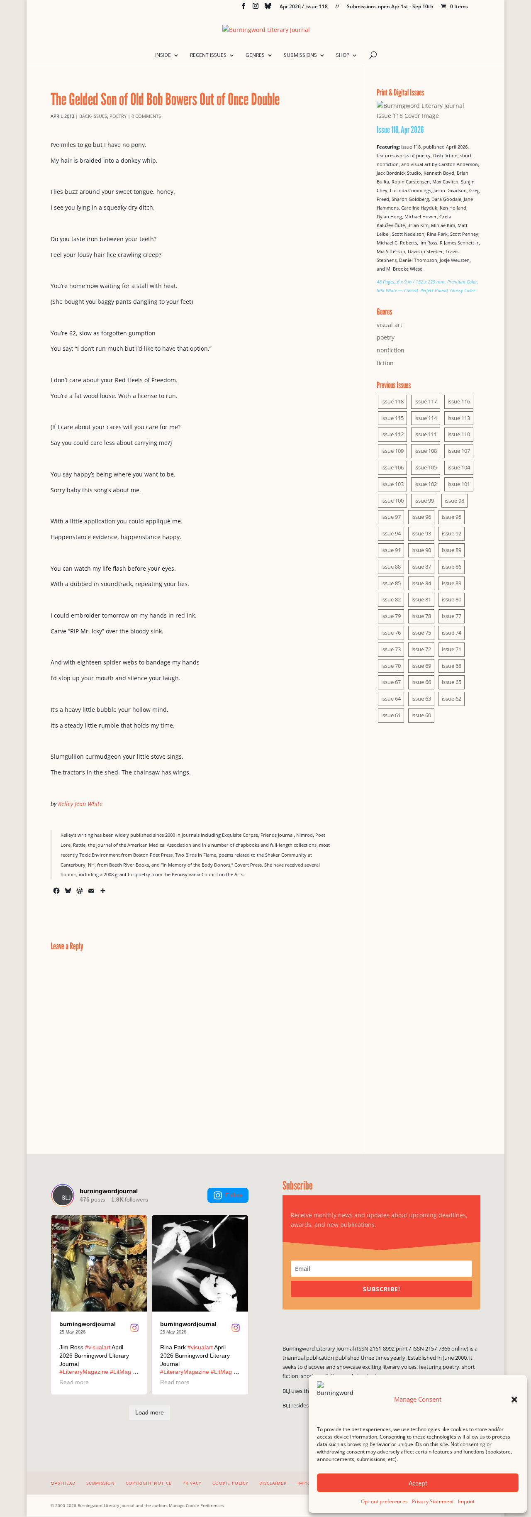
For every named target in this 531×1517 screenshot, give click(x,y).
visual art (389, 325)
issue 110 (459, 434)
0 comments (146, 116)
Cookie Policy (230, 1483)
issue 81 (421, 599)
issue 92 (451, 533)
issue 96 (421, 516)
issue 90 (421, 550)
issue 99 (424, 500)
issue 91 (391, 550)
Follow (233, 1195)
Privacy (192, 1483)
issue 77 (451, 616)
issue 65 (451, 682)
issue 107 (459, 450)
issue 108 (425, 450)
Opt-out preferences (384, 1501)
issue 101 (459, 484)
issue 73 (391, 649)
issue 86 (451, 566)
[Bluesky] (268, 8)
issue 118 (392, 401)
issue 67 (391, 682)
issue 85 (391, 583)
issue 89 (451, 550)
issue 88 (391, 566)
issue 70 (391, 665)
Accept (418, 1483)
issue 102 (425, 484)
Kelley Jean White (80, 804)
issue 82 (391, 599)
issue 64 (391, 698)
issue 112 (392, 434)
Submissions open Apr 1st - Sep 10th (390, 7)
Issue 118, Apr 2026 (400, 129)
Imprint (466, 1501)
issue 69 (421, 665)
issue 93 (421, 533)
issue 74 (451, 632)
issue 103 (392, 484)
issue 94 (391, 533)
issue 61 (391, 715)
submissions (300, 55)
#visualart (97, 1347)
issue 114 (425, 418)
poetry (118, 116)
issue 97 (391, 516)
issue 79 (391, 616)
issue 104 (459, 467)
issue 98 (454, 500)
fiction (385, 363)
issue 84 (421, 583)
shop (342, 55)
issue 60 (421, 715)
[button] (514, 1399)
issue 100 (392, 500)
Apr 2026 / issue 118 (304, 7)
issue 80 (451, 599)
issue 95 (451, 516)
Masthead (63, 1483)
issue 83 (451, 583)
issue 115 (392, 418)
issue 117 (425, 401)
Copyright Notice (149, 1483)
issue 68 (451, 665)
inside (163, 55)
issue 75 (421, 632)
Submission (100, 1483)
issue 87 (421, 566)
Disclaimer (273, 1483)
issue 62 (451, 698)
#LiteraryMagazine (83, 1371)
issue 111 (425, 434)
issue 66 (421, 682)
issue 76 (391, 632)
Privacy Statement (433, 1501)
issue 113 (459, 418)
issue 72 (421, 649)
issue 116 (459, 401)
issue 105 (425, 467)
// (337, 7)
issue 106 (392, 467)
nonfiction (390, 350)
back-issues (93, 116)
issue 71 (451, 649)
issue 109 (392, 450)
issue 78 (421, 616)
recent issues (208, 55)
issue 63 (421, 698)
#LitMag (120, 1371)
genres (255, 55)
